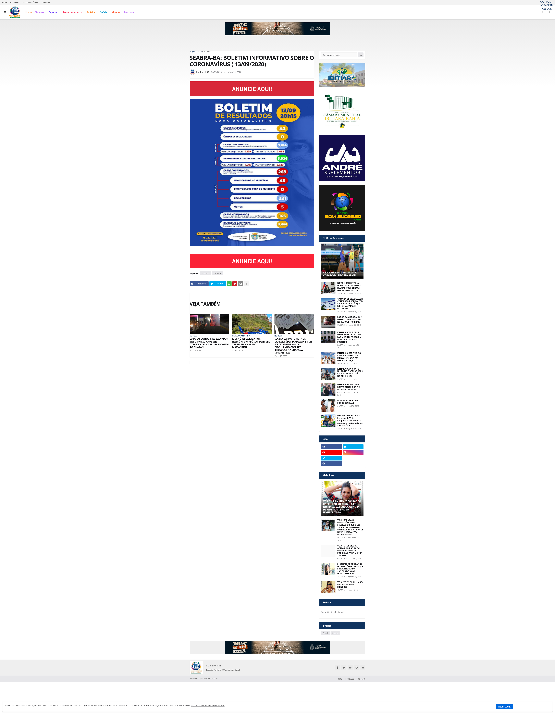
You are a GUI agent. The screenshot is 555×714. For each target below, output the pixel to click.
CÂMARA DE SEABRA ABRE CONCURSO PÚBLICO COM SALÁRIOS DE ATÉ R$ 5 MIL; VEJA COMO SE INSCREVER (350, 304)
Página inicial (196, 52)
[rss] (362, 667)
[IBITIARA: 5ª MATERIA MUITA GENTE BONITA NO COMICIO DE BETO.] (328, 389)
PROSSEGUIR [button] (504, 706)
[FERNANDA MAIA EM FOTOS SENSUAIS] (328, 405)
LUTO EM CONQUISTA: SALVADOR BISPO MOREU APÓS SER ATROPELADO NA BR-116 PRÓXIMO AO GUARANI (209, 343)
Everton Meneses (211, 679)
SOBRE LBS (14, 2)
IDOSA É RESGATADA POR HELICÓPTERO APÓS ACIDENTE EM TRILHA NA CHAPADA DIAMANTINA (251, 343)
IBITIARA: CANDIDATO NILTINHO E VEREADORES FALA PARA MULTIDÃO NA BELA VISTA (350, 372)
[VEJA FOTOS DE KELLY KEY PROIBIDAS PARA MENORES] (328, 587)
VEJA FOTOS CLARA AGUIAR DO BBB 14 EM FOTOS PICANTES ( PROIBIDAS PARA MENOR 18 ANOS (349, 551)
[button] (5, 12)
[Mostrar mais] (246, 283)
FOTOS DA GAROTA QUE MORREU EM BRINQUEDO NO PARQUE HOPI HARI (349, 319)
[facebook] (331, 446)
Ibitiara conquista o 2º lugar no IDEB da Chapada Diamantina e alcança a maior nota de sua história (350, 421)
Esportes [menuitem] (54, 12)
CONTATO (45, 2)
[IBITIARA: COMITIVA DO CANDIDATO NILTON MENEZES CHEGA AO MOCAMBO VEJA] (328, 358)
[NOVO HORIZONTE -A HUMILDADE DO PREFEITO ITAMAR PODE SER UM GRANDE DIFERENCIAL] (328, 288)
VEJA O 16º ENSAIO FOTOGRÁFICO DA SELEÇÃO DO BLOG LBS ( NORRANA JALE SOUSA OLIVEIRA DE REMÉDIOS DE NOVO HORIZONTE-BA (342, 507)
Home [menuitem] (28, 12)
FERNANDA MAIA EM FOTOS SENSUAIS (347, 401)
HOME (4, 2)
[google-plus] (353, 458)
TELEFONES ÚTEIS (30, 2)
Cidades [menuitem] (39, 12)
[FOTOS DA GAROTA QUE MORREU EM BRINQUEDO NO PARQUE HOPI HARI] (328, 322)
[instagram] (353, 452)
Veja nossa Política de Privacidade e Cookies (207, 705)
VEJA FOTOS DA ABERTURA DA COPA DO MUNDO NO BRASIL (340, 274)
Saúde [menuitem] (103, 12)
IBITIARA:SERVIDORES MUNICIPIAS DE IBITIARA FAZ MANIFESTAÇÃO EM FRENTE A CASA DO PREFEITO (349, 337)
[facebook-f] (337, 667)
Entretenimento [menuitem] (72, 12)
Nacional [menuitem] (129, 12)
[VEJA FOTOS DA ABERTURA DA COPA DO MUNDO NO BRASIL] (342, 261)
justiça (335, 633)
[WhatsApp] (229, 283)
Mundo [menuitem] (116, 12)
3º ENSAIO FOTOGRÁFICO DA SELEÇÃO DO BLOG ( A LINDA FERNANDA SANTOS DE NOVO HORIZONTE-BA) (350, 569)
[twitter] (353, 446)
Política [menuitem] (91, 12)
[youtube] (331, 452)
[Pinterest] (234, 283)
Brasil (325, 633)
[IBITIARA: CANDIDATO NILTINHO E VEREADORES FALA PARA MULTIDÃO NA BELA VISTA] (328, 374)
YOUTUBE (545, 1)
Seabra (217, 273)
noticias (207, 52)
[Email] (240, 283)
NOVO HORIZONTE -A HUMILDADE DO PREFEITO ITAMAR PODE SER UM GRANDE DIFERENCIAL (350, 287)
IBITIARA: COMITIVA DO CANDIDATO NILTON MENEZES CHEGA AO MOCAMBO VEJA (349, 357)
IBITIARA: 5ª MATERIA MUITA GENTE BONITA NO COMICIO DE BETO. (348, 387)
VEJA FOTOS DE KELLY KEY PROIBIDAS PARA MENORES (350, 584)
